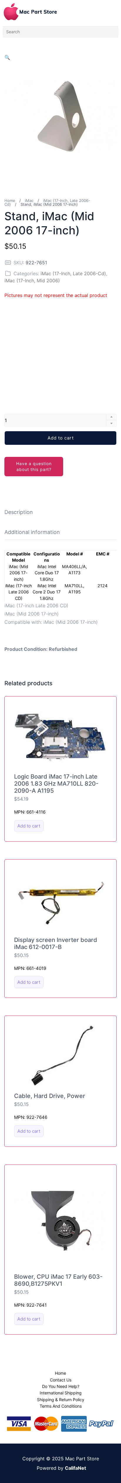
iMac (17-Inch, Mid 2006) (32, 280)
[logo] (30, 11)
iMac (29, 200)
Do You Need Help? (60, 1386)
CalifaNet (75, 1468)
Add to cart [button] (28, 826)
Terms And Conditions (61, 1406)
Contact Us (60, 1379)
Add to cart (61, 438)
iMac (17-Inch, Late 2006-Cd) (73, 273)
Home (9, 200)
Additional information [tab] (32, 532)
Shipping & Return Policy (60, 1399)
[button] (7, 57)
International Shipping (61, 1392)
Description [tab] (18, 512)
